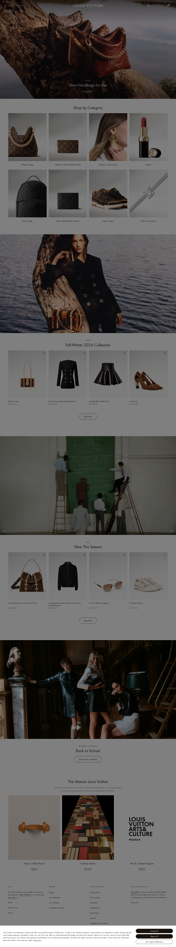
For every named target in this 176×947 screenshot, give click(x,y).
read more (37, 940)
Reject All (154, 936)
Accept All (154, 931)
